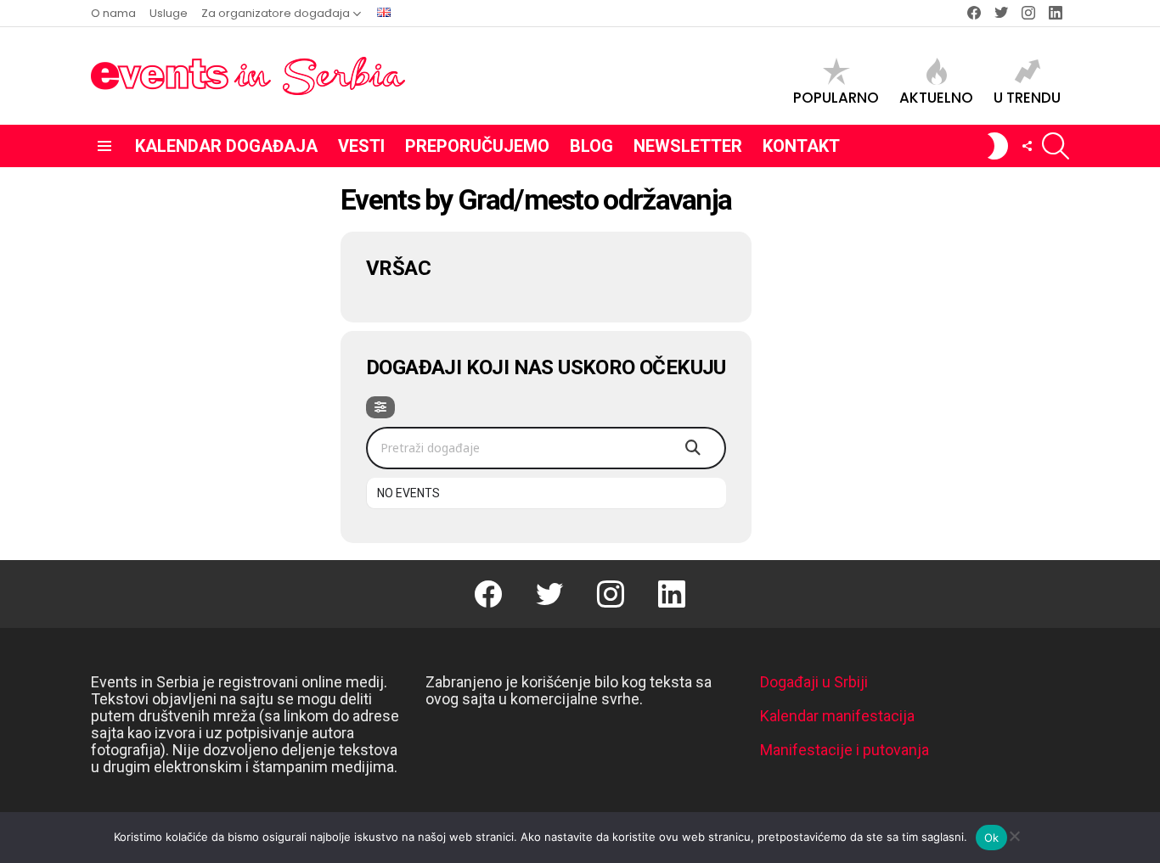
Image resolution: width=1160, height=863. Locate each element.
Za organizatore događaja (275, 13)
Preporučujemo (477, 146)
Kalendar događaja (226, 146)
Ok (992, 837)
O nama (113, 13)
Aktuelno (936, 96)
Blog (591, 146)
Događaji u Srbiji (814, 682)
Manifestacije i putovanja (844, 750)
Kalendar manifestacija (837, 716)
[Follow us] (1026, 146)
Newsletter (687, 146)
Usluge (168, 13)
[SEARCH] (1055, 146)
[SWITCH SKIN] (997, 146)
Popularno (836, 96)
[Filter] (380, 407)
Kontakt (801, 146)
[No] (1013, 833)
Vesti (361, 146)
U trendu (1027, 96)
